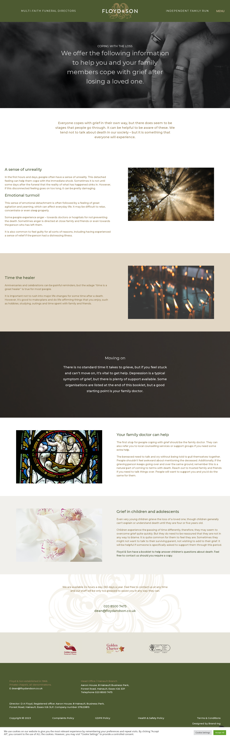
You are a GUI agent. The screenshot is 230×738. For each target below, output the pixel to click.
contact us (132, 555)
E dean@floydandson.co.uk (26, 688)
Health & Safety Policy (151, 718)
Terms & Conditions (209, 718)
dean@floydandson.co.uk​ (115, 611)
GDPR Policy (102, 718)
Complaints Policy (63, 718)
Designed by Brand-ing (206, 723)
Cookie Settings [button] (203, 732)
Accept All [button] (219, 732)
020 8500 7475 (115, 606)
